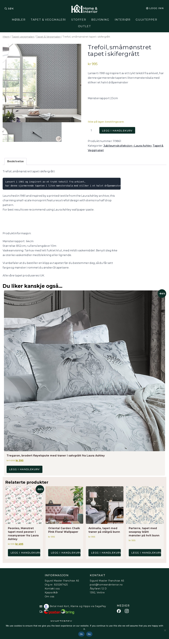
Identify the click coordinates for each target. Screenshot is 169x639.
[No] (165, 630)
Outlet (84, 26)
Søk (11, 8)
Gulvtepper (146, 19)
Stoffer (78, 19)
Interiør (123, 19)
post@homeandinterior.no (106, 584)
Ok (81, 634)
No (89, 634)
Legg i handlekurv (117, 130)
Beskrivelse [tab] (15, 161)
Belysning (100, 19)
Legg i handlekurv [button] (24, 469)
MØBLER (19, 19)
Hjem (6, 36)
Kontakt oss (52, 588)
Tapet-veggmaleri (23, 36)
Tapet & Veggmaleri (48, 19)
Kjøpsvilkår (51, 592)
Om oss (49, 596)
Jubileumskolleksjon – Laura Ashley (127, 145)
